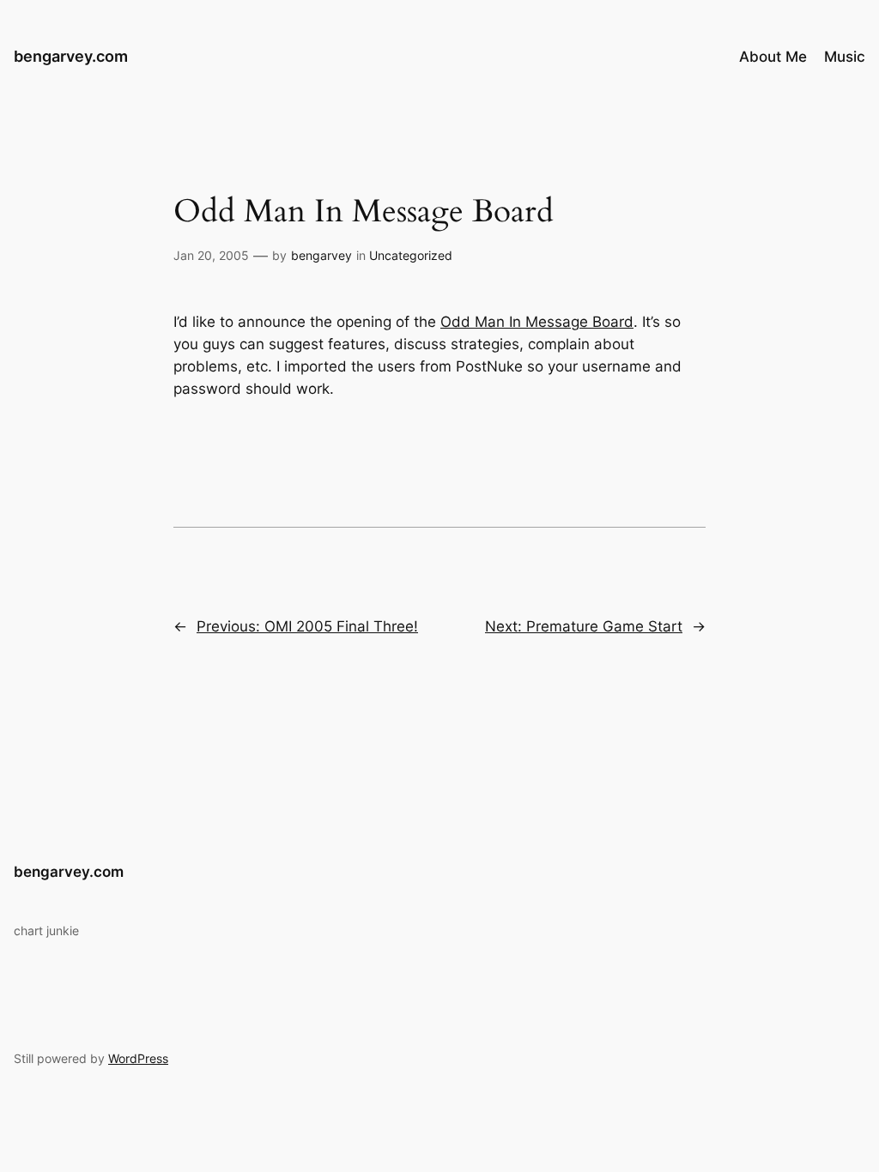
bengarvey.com (71, 56)
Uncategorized (410, 255)
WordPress (138, 1058)
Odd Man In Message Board (536, 321)
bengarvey (321, 255)
